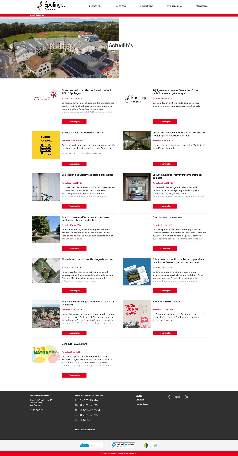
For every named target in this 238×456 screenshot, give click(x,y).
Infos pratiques (201, 6)
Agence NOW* (133, 453)
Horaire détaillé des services (85, 429)
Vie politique (121, 6)
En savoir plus (74, 121)
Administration (146, 6)
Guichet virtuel (95, 6)
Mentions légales (142, 404)
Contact (139, 395)
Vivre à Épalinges (174, 6)
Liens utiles (140, 400)
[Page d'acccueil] (51, 10)
